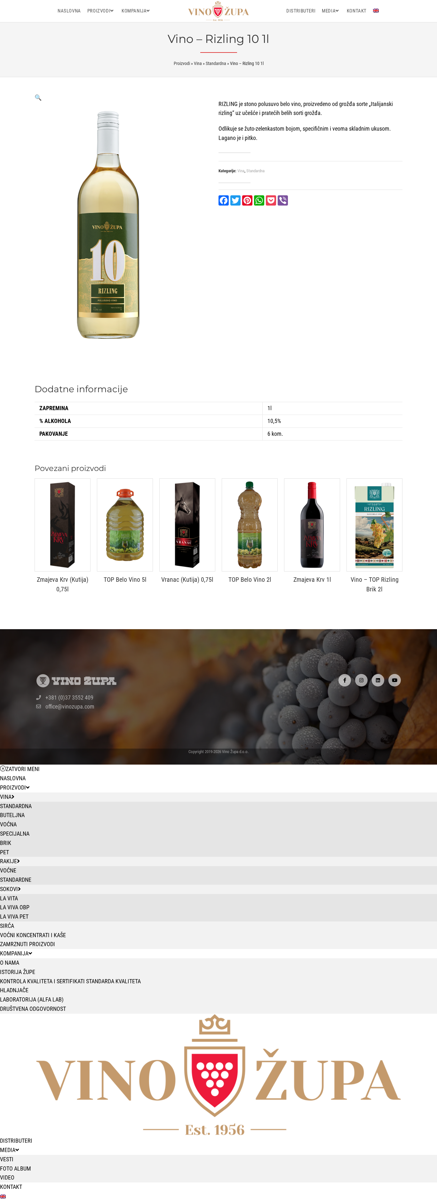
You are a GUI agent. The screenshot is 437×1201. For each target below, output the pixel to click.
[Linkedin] (378, 680)
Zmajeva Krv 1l (312, 579)
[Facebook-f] (344, 680)
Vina (240, 170)
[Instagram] (361, 680)
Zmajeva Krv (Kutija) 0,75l (62, 584)
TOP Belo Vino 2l (249, 579)
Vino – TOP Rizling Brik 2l (375, 584)
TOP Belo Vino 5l (125, 579)
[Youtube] (394, 680)
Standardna (255, 170)
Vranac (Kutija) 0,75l (187, 579)
